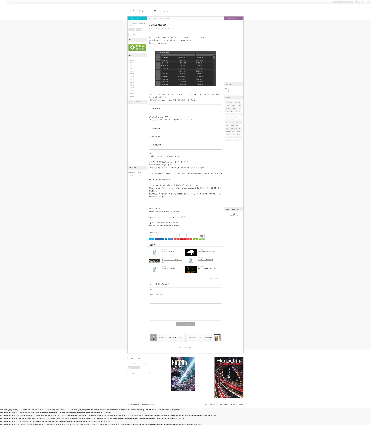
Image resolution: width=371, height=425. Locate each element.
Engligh (233, 105)
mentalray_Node (230, 137)
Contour (233, 122)
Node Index (11, 2)
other (236, 117)
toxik (234, 134)
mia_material (229, 114)
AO (240, 128)
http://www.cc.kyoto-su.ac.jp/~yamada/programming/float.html (168, 217)
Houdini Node (237, 114)
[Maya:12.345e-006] (185, 68)
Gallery (27, 2)
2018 (132, 79)
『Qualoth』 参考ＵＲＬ (168, 268)
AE (239, 108)
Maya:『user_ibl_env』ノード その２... (172, 261)
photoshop (237, 102)
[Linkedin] (164, 239)
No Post (239, 105)
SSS (240, 139)
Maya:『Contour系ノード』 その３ (208, 268)
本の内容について (234, 215)
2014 (132, 90)
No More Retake (144, 10)
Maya (158, 28)
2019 (132, 76)
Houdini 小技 (234, 128)
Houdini (238, 131)
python (238, 119)
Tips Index (19, 2)
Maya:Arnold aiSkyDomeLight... (206, 251)
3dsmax (239, 122)
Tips (227, 117)
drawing (228, 131)
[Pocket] (189, 235)
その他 (232, 125)
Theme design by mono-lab (147, 404)
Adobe (227, 105)
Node (227, 122)
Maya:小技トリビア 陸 (168, 251)
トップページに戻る (186, 347)
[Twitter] (362, 2)
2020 (132, 73)
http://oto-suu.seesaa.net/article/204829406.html (164, 211)
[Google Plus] (176, 235)
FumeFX (228, 134)
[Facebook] (368, 2)
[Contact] (140, 29)
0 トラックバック (214, 278)
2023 (132, 65)
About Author (45, 2)
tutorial (235, 139)
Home (3, 2)
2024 (132, 62)
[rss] (356, 2)
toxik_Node (228, 139)
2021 (132, 71)
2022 (132, 68)
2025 (132, 60)
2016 (132, 84)
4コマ (232, 111)
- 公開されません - (157, 294)
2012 (132, 96)
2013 (132, 93)
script (227, 128)
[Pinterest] (183, 239)
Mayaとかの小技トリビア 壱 (205, 260)
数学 (237, 125)
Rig (231, 117)
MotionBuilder (229, 102)
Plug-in (234, 108)
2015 (132, 87)
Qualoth (239, 134)
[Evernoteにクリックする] (202, 239)
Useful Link (35, 2)
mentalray (228, 108)
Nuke (227, 111)
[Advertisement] (137, 135)
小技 (227, 125)
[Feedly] (195, 239)
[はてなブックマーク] (170, 239)
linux (233, 131)
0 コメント (199, 278)
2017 (132, 82)
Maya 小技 (238, 137)
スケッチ (238, 111)
